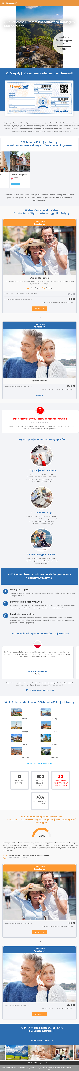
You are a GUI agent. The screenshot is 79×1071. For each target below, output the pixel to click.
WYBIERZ (38, 309)
